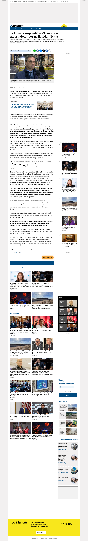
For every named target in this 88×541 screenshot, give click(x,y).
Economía (17, 28)
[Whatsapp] (34, 51)
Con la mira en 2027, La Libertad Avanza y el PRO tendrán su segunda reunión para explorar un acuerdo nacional (20, 331)
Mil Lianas (41, 28)
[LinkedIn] (46, 51)
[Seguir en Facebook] (63, 524)
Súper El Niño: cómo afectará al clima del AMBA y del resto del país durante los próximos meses (62, 431)
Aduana (17, 252)
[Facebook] (37, 51)
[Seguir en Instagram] (66, 524)
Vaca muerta (20, 1)
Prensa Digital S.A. (34, 538)
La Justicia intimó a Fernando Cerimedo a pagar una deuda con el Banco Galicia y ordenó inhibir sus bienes (20, 373)
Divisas (21, 252)
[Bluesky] (40, 51)
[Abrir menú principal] (77, 25)
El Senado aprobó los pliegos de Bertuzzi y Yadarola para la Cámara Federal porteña (42, 352)
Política (12, 28)
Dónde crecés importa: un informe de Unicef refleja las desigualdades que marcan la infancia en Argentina (20, 436)
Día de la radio (66, 1)
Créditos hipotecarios (53, 1)
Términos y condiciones (53, 538)
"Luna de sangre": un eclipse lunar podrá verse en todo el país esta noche (69, 154)
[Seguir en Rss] (71, 524)
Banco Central (37, 1)
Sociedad (23, 28)
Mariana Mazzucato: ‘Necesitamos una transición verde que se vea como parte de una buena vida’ (63, 423)
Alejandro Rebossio (36, 310)
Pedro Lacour (13, 335)
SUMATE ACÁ (40, 532)
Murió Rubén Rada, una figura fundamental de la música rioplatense (69, 227)
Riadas (58, 1)
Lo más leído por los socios (17, 268)
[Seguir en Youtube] (69, 524)
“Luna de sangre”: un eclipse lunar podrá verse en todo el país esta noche (19, 306)
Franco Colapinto (42, 1)
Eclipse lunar (47, 1)
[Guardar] (49, 51)
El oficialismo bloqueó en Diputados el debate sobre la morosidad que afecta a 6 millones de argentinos (42, 394)
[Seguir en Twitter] (61, 524)
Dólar (26, 252)
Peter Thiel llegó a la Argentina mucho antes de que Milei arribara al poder (42, 330)
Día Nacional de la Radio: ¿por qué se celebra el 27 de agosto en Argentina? (69, 245)
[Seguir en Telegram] (65, 524)
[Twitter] (43, 51)
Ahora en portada (14, 313)
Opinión (28, 28)
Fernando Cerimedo (31, 1)
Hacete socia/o (64, 26)
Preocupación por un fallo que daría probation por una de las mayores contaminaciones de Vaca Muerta (42, 306)
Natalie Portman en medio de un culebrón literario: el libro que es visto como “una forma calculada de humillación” (20, 286)
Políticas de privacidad (43, 538)
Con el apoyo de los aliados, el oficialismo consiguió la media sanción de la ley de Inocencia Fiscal (42, 285)
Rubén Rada (62, 1)
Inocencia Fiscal (25, 1)
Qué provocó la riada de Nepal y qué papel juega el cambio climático (63, 415)
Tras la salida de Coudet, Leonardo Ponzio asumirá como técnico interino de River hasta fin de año (42, 416)
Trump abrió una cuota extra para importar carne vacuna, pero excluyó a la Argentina (20, 416)
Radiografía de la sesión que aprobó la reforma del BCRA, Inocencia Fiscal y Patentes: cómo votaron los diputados (20, 395)
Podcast (46, 28)
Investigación (34, 28)
